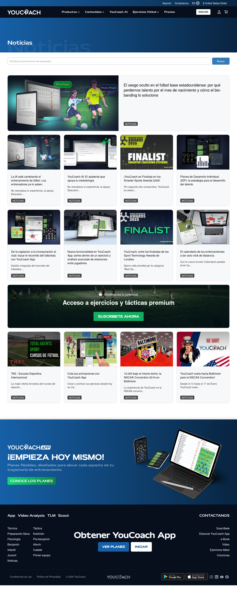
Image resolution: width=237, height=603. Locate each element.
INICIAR (203, 11)
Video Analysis (31, 515)
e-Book (225, 539)
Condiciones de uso (21, 576)
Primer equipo (41, 555)
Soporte (167, 3)
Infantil (11, 550)
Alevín (37, 544)
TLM (51, 515)
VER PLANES (113, 547)
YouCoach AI (118, 12)
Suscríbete (223, 528)
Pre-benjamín (41, 539)
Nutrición (38, 534)
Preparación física (18, 534)
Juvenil (11, 555)
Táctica (37, 528)
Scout (63, 515)
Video (226, 544)
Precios (169, 12)
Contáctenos (182, 3)
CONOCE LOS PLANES (31, 481)
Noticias (12, 561)
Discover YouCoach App (214, 534)
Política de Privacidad (49, 576)
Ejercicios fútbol (144, 12)
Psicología (13, 539)
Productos (69, 12)
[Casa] (33, 12)
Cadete (37, 550)
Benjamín (13, 544)
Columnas (223, 555)
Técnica (12, 528)
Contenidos (93, 12)
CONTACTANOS (214, 515)
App (11, 515)
